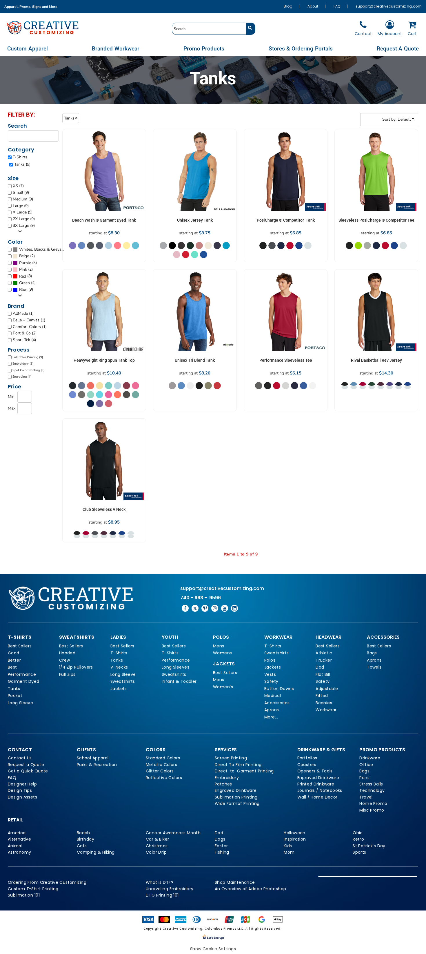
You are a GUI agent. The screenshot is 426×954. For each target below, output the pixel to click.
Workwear (326, 710)
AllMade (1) (23, 313)
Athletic (324, 653)
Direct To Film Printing (238, 764)
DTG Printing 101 (162, 895)
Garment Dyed (23, 681)
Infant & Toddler (179, 681)
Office (366, 764)
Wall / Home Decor (317, 797)
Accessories (277, 703)
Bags (372, 653)
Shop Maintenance (235, 882)
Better (14, 660)
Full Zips (67, 674)
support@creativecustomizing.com (389, 6)
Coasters (306, 764)
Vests (270, 674)
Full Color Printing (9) (27, 357)
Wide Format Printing (237, 803)
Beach (83, 833)
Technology (372, 790)
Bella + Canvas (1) (29, 320)
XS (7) (18, 186)
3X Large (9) (24, 225)
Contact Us (20, 758)
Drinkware (369, 758)
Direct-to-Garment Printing (244, 771)
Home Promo (373, 803)
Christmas (157, 846)
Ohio (358, 833)
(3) (28, 263)
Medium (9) (23, 199)
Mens (218, 646)
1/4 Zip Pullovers (76, 667)
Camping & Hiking (96, 852)
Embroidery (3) (22, 363)
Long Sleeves (175, 667)
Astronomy (19, 852)
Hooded (67, 653)
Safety (271, 681)
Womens (222, 653)
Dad (320, 667)
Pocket (15, 695)
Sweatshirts (122, 681)
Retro (358, 839)
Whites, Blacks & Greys (40, 249)
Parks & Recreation (97, 764)
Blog (288, 6)
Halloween (294, 833)
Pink (23, 269)
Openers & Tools (315, 771)
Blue (23, 289)
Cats (82, 846)
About (312, 6)
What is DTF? (159, 882)
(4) (27, 283)
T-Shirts (20, 157)
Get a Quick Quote (28, 771)
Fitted (322, 695)
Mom (289, 852)
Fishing (222, 852)
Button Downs (279, 688)
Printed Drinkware (315, 784)
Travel (366, 797)
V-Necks (119, 667)
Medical (272, 695)
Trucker (324, 660)
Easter (221, 846)
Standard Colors (163, 758)
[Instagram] (214, 608)
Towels (374, 667)
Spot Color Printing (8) (28, 370)
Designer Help (22, 784)
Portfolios (307, 758)
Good (13, 653)
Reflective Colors (164, 778)
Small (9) (21, 192)
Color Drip (156, 852)
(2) (27, 256)
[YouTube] (224, 608)
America (17, 833)
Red (22, 276)
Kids (288, 846)
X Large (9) (22, 212)
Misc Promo (371, 810)
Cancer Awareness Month (173, 833)
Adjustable (327, 688)
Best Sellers (20, 646)
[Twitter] (195, 608)
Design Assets (22, 797)
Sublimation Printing (236, 797)
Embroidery (227, 778)
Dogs (220, 839)
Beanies (324, 703)
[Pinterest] (204, 608)
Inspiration (295, 839)
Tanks (14, 688)
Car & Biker (157, 839)
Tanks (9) (22, 164)
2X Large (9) (24, 219)
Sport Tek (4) (24, 340)
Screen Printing (231, 758)
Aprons (271, 710)
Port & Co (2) (25, 333)
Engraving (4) (21, 376)
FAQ (337, 6)
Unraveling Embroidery (170, 889)
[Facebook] (185, 608)
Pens (364, 778)
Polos (269, 660)
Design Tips (20, 790)
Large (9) (21, 206)
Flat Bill (323, 674)
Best (12, 667)
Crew (64, 660)
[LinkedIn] (234, 608)
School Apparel (93, 758)
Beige (24, 256)
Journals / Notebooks (319, 790)
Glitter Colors (160, 771)
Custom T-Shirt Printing (33, 889)
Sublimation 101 (24, 895)
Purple (25, 263)
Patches (223, 784)
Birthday (85, 839)
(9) (41, 249)
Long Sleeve (20, 703)
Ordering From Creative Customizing (47, 882)
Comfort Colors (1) (30, 327)
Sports (359, 852)
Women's (223, 687)
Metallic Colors (161, 764)
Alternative (19, 839)
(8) (25, 276)
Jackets (118, 688)
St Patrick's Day (369, 846)
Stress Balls (371, 784)
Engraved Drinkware (236, 790)
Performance (22, 674)
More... (271, 717)
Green (24, 283)
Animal (15, 846)
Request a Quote (26, 764)
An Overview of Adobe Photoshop (250, 889)
